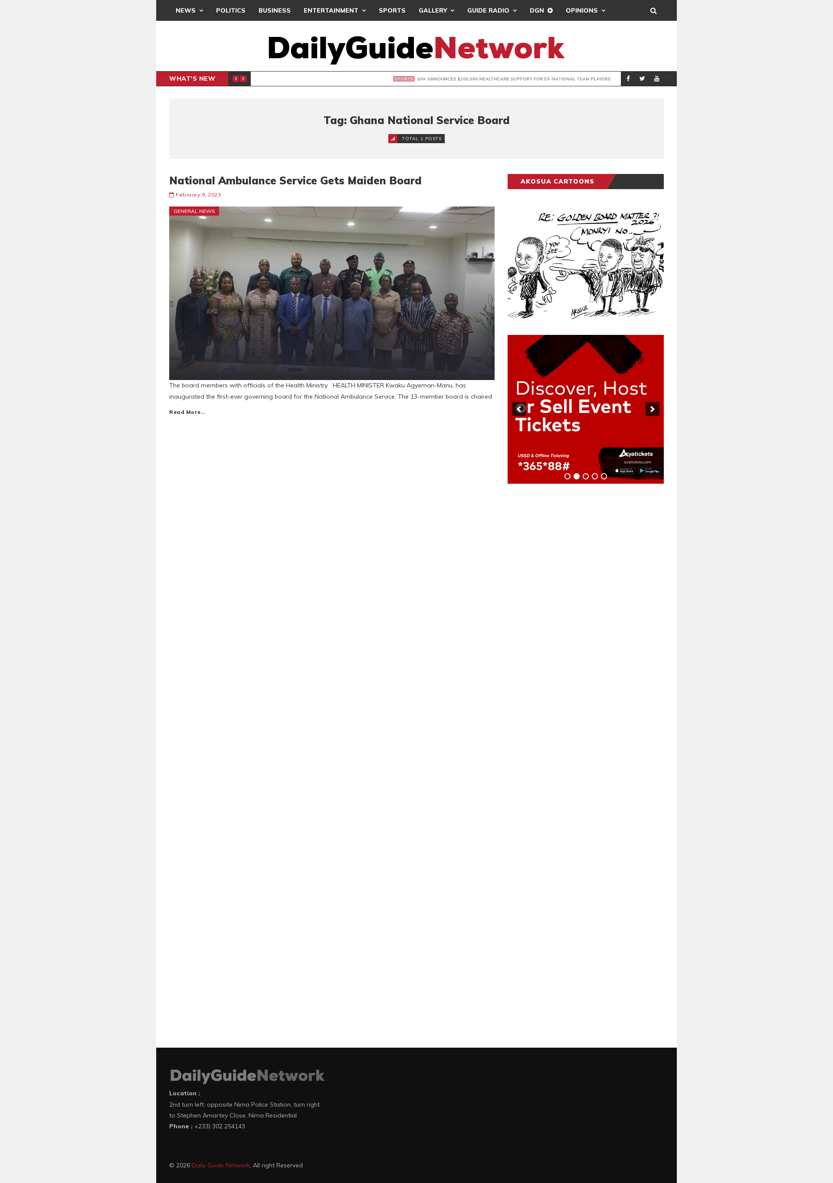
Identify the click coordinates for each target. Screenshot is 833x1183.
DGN (537, 10)
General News (194, 211)
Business (275, 10)
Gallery (433, 10)
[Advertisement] (573, 626)
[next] (652, 409)
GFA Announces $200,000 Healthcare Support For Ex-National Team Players (426, 79)
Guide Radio (488, 10)
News (186, 10)
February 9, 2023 (198, 194)
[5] (604, 476)
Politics (231, 10)
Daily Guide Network (221, 1165)
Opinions (582, 10)
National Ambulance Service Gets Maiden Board (295, 180)
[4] (595, 476)
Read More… (187, 412)
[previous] (519, 409)
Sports (392, 10)
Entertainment (331, 10)
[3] (586, 476)
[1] (567, 476)
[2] (577, 476)
